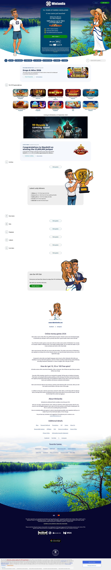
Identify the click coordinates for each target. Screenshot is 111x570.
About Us (72, 425)
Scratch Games (48, 60)
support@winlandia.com (55, 322)
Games (66, 425)
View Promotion (29, 76)
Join (104, 2)
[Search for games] (87, 60)
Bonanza (45, 448)
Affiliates (49, 429)
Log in (96, 2)
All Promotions (39, 76)
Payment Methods (45, 425)
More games (55, 167)
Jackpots (57, 60)
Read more (35, 286)
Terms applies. (55, 51)
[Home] (6, 60)
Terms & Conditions (63, 429)
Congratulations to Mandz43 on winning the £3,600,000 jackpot (38, 148)
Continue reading (29, 155)
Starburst (45, 452)
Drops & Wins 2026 (32, 70)
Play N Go (38, 98)
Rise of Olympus (54, 452)
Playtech (55, 99)
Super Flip (38, 452)
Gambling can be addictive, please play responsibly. (55, 523)
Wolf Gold (52, 448)
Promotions (55, 425)
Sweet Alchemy (72, 448)
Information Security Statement (60, 433)
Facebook (46, 438)
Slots (11, 60)
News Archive (39, 155)
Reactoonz (38, 448)
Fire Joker (72, 452)
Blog (37, 425)
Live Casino (38, 60)
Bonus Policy (73, 429)
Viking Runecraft (61, 448)
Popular (65, 60)
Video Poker (28, 60)
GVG (73, 110)
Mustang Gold (64, 452)
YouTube (54, 438)
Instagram (64, 438)
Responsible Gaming (39, 429)
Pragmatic (20, 98)
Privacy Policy (46, 433)
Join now (55, 36)
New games (19, 60)
